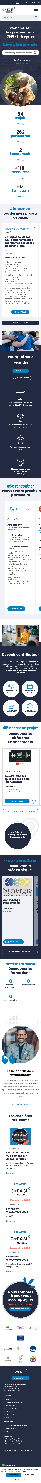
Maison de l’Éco (11, 1428)
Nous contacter (20, 1378)
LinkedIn (6, 1441)
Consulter (14, 942)
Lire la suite (11, 1173)
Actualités (9, 1417)
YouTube (19, 1441)
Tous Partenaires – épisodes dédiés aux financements (17, 779)
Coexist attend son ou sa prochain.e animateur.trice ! (18, 1156)
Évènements (10, 1414)
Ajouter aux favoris (33, 801)
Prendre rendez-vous (20, 1309)
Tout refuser (29, 1475)
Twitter (12, 1441)
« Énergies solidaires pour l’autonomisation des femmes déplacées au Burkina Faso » (19, 241)
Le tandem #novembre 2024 (17, 1258)
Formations (9, 1411)
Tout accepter (13, 1475)
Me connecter (21, 63)
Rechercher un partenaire (14, 1402)
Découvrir (20, 124)
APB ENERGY (15, 524)
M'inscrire (20, 371)
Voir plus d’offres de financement (20, 812)
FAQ (7, 1431)
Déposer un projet (20, 323)
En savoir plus (20, 312)
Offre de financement (13, 771)
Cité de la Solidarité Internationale (16, 1425)
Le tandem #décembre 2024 (17, 1210)
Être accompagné (11, 1408)
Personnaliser (21, 1479)
